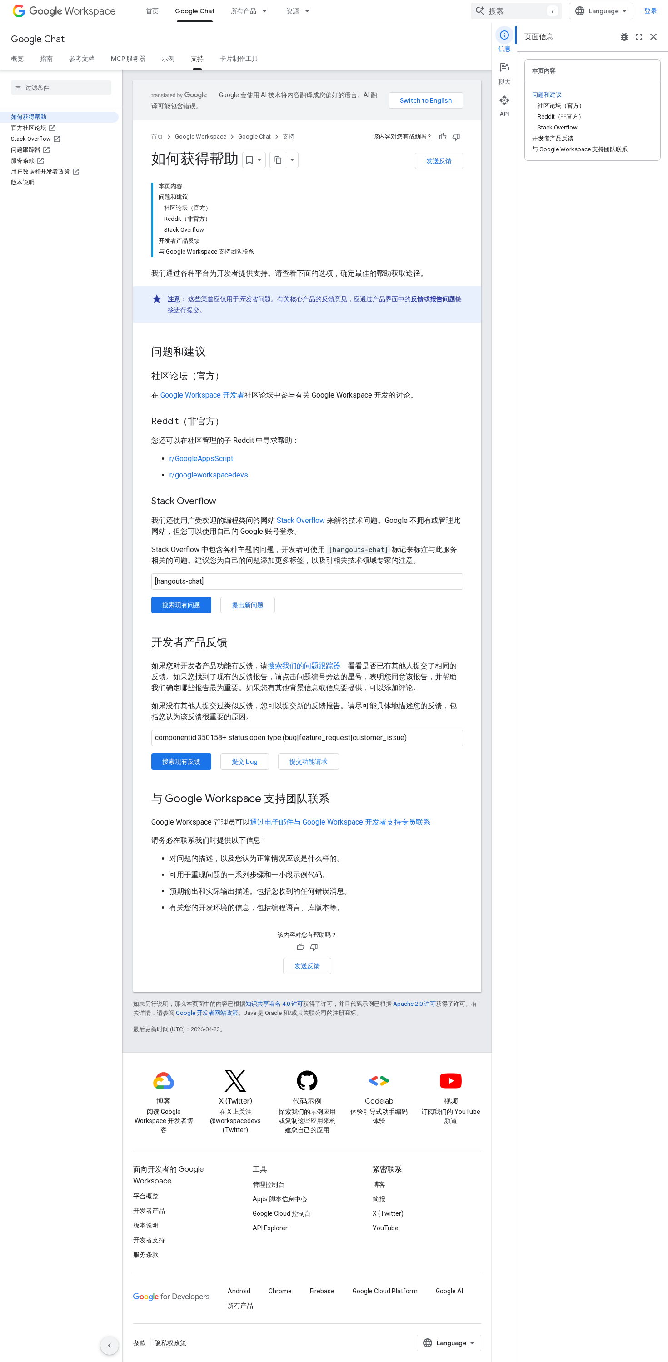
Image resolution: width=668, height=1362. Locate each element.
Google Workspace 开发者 (202, 395)
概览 (17, 59)
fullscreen (638, 36)
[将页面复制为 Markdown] (278, 160)
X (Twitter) (388, 1213)
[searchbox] (61, 87)
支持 (197, 59)
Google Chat (194, 11)
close (653, 36)
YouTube (386, 1228)
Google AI (449, 1291)
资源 (292, 11)
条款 (139, 1343)
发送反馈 (439, 161)
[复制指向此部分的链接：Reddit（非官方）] (233, 422)
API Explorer (270, 1228)
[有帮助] (442, 137)
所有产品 (243, 11)
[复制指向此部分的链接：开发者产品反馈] (237, 643)
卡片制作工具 (239, 59)
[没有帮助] (456, 137)
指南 (46, 59)
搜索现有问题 (181, 605)
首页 (152, 11)
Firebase (322, 1291)
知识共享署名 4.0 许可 (274, 1003)
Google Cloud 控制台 (282, 1213)
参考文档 (82, 59)
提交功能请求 (308, 761)
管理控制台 (268, 1184)
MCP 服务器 (128, 59)
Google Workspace (200, 136)
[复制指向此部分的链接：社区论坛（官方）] (233, 376)
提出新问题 (248, 605)
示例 (168, 59)
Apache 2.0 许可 (414, 1003)
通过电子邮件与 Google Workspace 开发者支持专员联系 (340, 822)
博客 (379, 1184)
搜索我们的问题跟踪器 (304, 665)
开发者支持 (149, 1239)
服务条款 (146, 1254)
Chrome (280, 1291)
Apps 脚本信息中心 (280, 1199)
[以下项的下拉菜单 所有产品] (267, 11)
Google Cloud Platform (385, 1291)
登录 (650, 11)
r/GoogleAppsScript (201, 458)
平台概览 (146, 1196)
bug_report (624, 36)
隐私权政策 (170, 1343)
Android (239, 1291)
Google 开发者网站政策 (207, 1012)
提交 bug (245, 761)
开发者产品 (149, 1210)
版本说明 (146, 1225)
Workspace (90, 11)
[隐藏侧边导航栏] (109, 1346)
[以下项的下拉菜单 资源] (310, 11)
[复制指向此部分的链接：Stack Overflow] (225, 502)
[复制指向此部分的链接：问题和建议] (215, 352)
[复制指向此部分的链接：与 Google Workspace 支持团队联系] (338, 799)
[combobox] (516, 11)
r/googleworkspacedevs (208, 475)
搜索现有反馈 (181, 761)
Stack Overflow (301, 520)
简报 (379, 1199)
